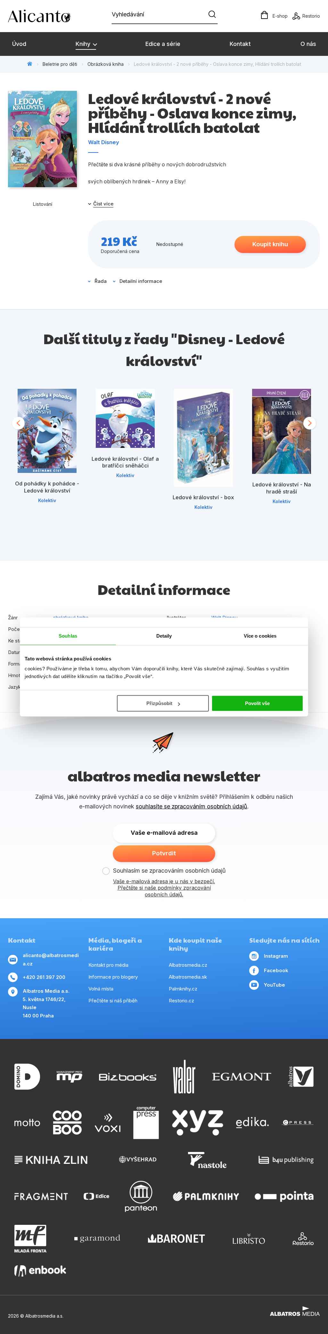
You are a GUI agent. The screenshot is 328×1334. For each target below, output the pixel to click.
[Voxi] (107, 1123)
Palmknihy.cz (183, 989)
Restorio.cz (181, 1001)
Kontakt (240, 43)
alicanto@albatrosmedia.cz (51, 959)
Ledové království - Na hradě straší (281, 488)
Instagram (276, 956)
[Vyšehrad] (138, 1160)
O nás (308, 43)
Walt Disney (103, 142)
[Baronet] (176, 1238)
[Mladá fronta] (30, 1238)
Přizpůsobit (159, 703)
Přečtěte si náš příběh (112, 1001)
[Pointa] (284, 1196)
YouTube (274, 985)
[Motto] (27, 1123)
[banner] (45, 16)
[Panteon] (141, 1196)
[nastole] (207, 1160)
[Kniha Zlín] (51, 1160)
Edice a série (162, 43)
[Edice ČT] (96, 1196)
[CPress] (297, 1123)
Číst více (103, 204)
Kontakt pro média (108, 965)
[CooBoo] (67, 1123)
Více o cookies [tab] (260, 636)
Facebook (276, 970)
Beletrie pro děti (60, 64)
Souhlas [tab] (68, 636)
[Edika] (252, 1123)
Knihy (84, 43)
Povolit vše (257, 703)
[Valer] (184, 1076)
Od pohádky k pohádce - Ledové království (47, 487)
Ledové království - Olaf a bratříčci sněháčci (125, 462)
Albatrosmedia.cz (188, 965)
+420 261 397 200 (44, 977)
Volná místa (100, 989)
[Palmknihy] (206, 1196)
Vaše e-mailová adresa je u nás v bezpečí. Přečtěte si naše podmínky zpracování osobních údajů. (164, 888)
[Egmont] (242, 1076)
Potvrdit (164, 853)
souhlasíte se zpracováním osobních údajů (191, 806)
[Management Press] (69, 1076)
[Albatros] (301, 1076)
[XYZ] (198, 1123)
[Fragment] (41, 1196)
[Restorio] (303, 1238)
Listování (42, 204)
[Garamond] (97, 1238)
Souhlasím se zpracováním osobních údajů (169, 870)
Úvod (19, 43)
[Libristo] (248, 1238)
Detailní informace (140, 281)
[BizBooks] (128, 1076)
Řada (100, 281)
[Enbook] (40, 1271)
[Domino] (27, 1076)
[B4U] (286, 1160)
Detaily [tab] (164, 636)
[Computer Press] (146, 1123)
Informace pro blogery (113, 977)
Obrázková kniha (105, 64)
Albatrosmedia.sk (188, 977)
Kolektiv (47, 500)
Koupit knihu (270, 244)
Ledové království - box (203, 497)
